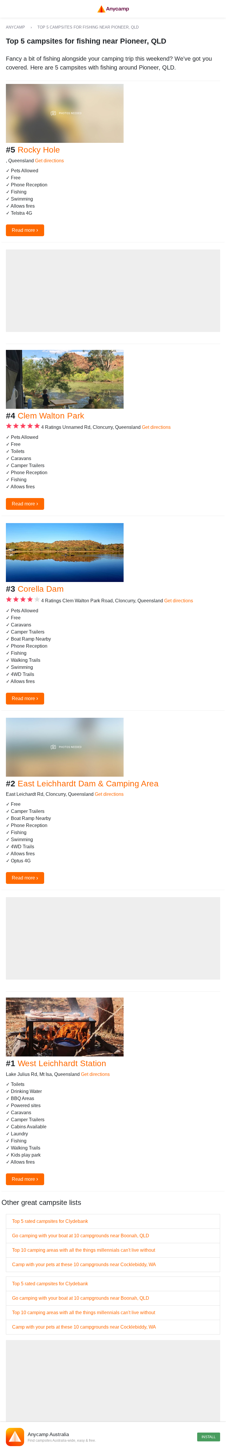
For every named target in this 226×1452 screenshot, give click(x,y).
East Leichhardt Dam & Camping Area (88, 783)
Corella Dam (41, 588)
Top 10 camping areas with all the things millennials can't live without (83, 1250)
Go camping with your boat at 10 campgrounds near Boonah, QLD (80, 1235)
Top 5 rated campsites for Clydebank (50, 1221)
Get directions (49, 160)
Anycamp (15, 27)
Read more (25, 229)
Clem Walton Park (51, 415)
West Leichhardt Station (62, 1063)
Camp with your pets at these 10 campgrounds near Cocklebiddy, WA (84, 1264)
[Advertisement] (113, 290)
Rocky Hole (39, 149)
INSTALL (209, 1437)
